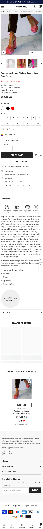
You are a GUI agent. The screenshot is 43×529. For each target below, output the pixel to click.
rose (19, 421)
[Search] (8, 6)
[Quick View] (29, 381)
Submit (35, 490)
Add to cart (17, 155)
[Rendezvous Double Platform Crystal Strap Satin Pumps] (22, 389)
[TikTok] (10, 453)
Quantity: (4, 144)
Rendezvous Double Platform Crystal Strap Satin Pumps (21, 412)
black (21, 421)
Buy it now (21, 162)
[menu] (2, 6)
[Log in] (35, 6)
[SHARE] (40, 155)
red (24, 421)
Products (10, 11)
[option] (21, 34)
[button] (36, 53)
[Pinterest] (4, 453)
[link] (11, 358)
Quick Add (21, 405)
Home (3, 11)
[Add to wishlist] (36, 155)
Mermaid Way (13, 85)
